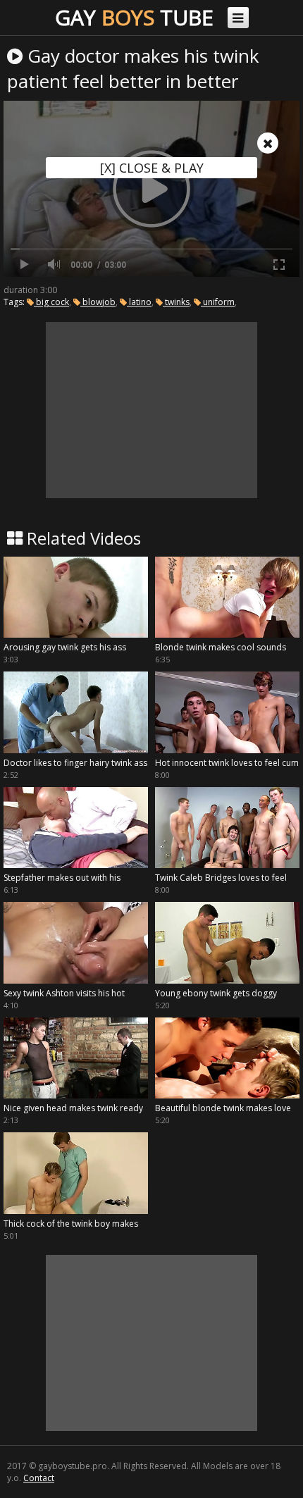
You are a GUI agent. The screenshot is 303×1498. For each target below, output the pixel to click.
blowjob (98, 302)
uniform (218, 302)
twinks (176, 302)
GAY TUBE (134, 17)
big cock (51, 302)
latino (139, 302)
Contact (38, 1478)
